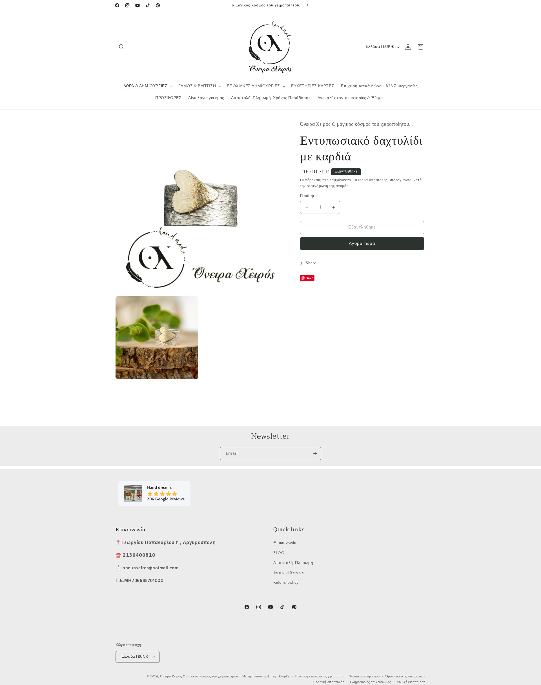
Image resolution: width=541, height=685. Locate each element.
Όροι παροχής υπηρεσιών (405, 676)
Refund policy (286, 582)
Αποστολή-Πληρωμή (293, 562)
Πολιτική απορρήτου (364, 676)
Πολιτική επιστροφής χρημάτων (319, 676)
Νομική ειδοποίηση (410, 682)
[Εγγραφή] (315, 453)
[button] (122, 47)
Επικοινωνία (285, 543)
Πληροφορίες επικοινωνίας (370, 682)
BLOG (278, 552)
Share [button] (311, 263)
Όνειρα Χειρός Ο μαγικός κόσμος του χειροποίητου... (200, 676)
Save (309, 278)
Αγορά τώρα (362, 243)
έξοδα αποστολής (373, 180)
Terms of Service (288, 572)
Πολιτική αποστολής (328, 682)
